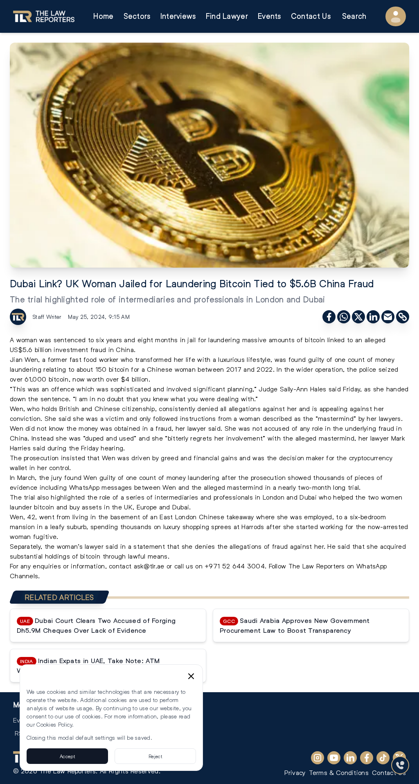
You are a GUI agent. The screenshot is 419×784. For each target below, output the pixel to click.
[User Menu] (395, 16)
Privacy (294, 772)
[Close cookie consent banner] (191, 676)
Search (354, 16)
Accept (67, 756)
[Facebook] (366, 757)
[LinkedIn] (350, 757)
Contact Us (311, 16)
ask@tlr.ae (149, 566)
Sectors (137, 16)
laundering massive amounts (250, 339)
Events (269, 16)
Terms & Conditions (339, 772)
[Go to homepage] (43, 16)
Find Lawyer (227, 16)
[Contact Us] (400, 765)
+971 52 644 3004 (235, 566)
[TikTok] (383, 757)
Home (103, 16)
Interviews (178, 16)
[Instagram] (317, 757)
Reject (155, 756)
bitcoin (119, 369)
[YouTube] (333, 757)
